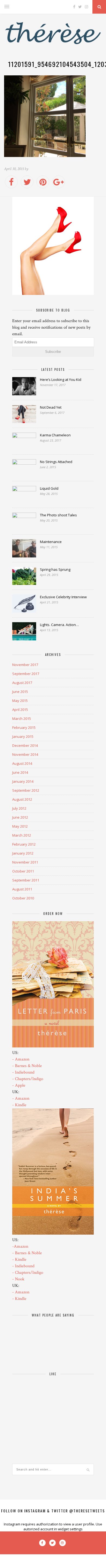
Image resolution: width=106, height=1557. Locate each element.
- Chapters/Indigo (27, 1079)
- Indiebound (23, 1072)
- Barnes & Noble (27, 1066)
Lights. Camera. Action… (59, 624)
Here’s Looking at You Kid (60, 379)
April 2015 (20, 709)
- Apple (18, 1085)
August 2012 (22, 799)
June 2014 (20, 772)
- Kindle (19, 1105)
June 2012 (20, 817)
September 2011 (25, 880)
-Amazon (20, 1246)
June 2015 (20, 691)
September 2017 (25, 673)
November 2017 (25, 664)
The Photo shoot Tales (58, 515)
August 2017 (22, 682)
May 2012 (20, 826)
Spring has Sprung (55, 569)
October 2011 (23, 871)
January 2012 (22, 853)
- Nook (18, 1279)
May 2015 (20, 700)
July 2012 (19, 808)
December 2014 (25, 745)
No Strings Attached (56, 461)
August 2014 (22, 763)
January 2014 (22, 781)
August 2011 (22, 889)
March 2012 (21, 835)
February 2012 (24, 844)
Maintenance (51, 541)
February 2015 (24, 727)
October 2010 (23, 898)
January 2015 (22, 736)
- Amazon (20, 1059)
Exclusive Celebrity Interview (63, 596)
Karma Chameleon (55, 435)
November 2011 (25, 862)
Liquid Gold (49, 488)
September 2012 (25, 790)
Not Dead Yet (50, 407)
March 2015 (21, 718)
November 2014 (25, 754)
